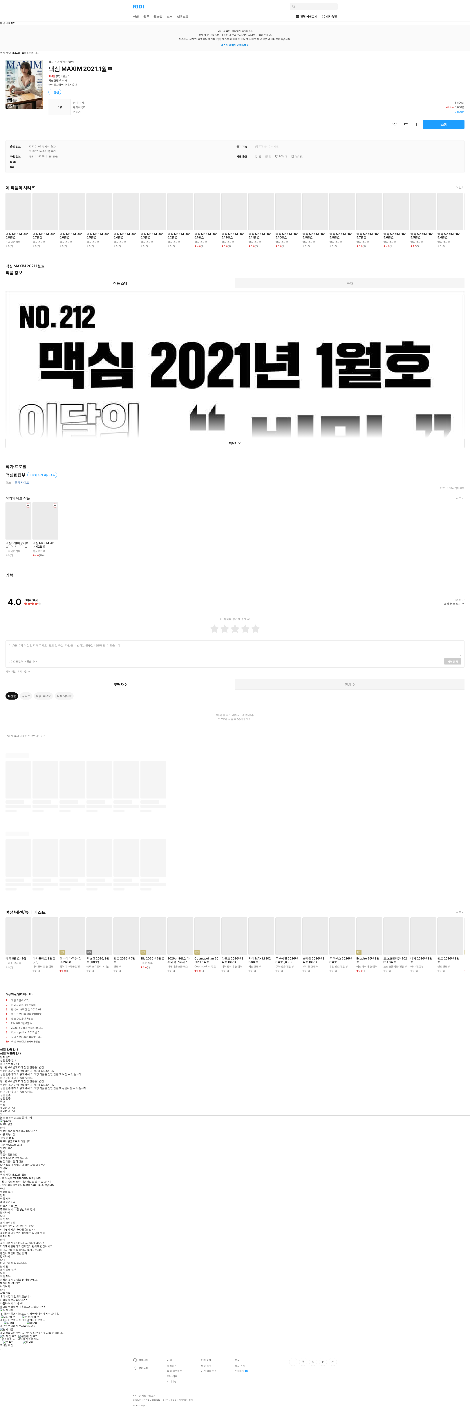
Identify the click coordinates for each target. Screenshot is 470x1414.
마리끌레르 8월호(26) (43, 960)
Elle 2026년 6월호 (152, 958)
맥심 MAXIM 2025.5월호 (421, 235)
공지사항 (143, 1368)
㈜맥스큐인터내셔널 (97, 966)
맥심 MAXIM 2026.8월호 (17, 235)
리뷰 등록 (452, 661)
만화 (136, 16)
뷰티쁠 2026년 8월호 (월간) (313, 960)
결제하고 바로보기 (10, 1233)
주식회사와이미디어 (59, 84)
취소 (2, 1101)
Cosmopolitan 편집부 (206, 966)
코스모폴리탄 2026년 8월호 (395, 960)
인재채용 (239, 1371)
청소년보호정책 (169, 1400)
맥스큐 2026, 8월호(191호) (97, 960)
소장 (443, 124)
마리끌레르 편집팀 (43, 966)
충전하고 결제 (8, 1253)
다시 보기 (19, 1303)
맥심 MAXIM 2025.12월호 (232, 235)
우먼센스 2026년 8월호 (340, 960)
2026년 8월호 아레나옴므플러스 (178, 960)
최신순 (11, 696)
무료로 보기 (6, 1209)
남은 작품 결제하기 (10, 1164)
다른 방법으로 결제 (11, 1144)
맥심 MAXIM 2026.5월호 (97, 235)
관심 (56, 92)
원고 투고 (206, 1365)
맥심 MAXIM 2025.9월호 (313, 235)
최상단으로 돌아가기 (20, 1117)
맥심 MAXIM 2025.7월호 (367, 235)
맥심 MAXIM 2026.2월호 (178, 235)
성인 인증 (5, 1095)
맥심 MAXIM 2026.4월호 (124, 235)
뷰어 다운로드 (174, 1371)
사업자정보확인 (186, 1400)
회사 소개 (240, 1365)
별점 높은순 (43, 696)
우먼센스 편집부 (338, 966)
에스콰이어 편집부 (366, 966)
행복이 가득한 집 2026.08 (70, 960)
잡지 (51, 61)
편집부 (117, 966)
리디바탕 (171, 1381)
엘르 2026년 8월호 (448, 960)
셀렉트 (181, 16)
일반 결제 (21, 1253)
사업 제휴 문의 (209, 1371)
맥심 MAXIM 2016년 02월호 (44, 544)
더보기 (460, 187)
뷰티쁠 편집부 (310, 966)
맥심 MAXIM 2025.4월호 (448, 235)
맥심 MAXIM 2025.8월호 (340, 235)
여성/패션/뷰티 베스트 (18, 994)
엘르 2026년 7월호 (124, 960)
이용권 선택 (6, 1205)
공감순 (26, 696)
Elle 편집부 (146, 962)
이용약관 (137, 1400)
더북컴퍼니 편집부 (232, 966)
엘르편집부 (443, 966)
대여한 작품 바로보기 (34, 1164)
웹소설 (157, 16)
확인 (2, 1188)
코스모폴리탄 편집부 (395, 966)
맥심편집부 (54, 80)
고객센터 (143, 1360)
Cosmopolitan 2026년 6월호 (206, 960)
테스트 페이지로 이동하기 (235, 44)
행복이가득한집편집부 (72, 966)
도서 (170, 16)
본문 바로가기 (8, 23)
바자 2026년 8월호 (421, 960)
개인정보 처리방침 (152, 1400)
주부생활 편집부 (284, 966)
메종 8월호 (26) (16, 958)
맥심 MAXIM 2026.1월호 (205, 235)
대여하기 (5, 1283)
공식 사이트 (22, 482)
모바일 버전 (6, 1345)
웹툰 (146, 16)
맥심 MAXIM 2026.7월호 (43, 235)
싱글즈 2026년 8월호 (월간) (232, 960)
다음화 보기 (6, 1303)
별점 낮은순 (64, 696)
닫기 (8, 1266)
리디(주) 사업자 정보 (143, 1395)
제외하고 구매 (8, 1107)
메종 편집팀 (14, 962)
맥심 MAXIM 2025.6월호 (394, 235)
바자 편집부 (417, 966)
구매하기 (16, 1283)
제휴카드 (171, 1365)
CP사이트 (172, 1376)
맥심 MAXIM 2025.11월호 (259, 235)
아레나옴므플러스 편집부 (181, 966)
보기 (2, 1266)
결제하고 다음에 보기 (33, 1233)
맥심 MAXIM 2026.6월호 (70, 235)
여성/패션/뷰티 (65, 61)
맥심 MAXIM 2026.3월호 (151, 235)
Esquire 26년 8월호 (367, 960)
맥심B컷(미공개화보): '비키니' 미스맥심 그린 (17, 544)
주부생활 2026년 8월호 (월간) (286, 960)
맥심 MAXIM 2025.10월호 (286, 235)
